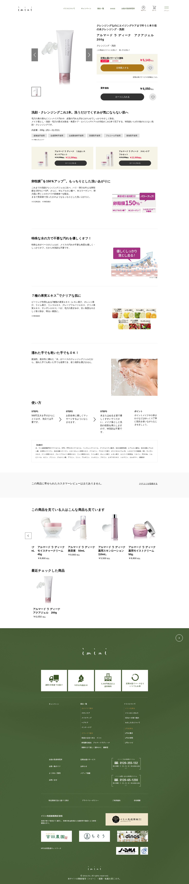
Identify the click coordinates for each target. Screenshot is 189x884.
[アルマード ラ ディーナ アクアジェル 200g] (46, 588)
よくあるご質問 (55, 773)
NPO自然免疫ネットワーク (51, 848)
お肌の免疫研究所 (55, 759)
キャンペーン (54, 704)
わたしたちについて (132, 722)
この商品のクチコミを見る (106, 50)
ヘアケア (85, 722)
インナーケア (87, 727)
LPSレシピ (129, 742)
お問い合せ (53, 780)
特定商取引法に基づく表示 (59, 800)
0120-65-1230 (129, 779)
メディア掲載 (85, 773)
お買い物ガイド (55, 766)
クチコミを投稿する (148, 484)
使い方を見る (124, 50)
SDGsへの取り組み (132, 717)
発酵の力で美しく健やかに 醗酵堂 (95, 747)
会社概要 (137, 800)
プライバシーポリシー (90, 800)
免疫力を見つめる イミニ (92, 738)
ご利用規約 (116, 800)
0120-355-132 (129, 762)
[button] (160, 536)
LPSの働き (129, 733)
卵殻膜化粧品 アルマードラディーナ (96, 742)
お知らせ (83, 766)
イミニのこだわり (131, 713)
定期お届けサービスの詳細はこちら (145, 77)
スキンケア (86, 713)
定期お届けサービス (87, 759)
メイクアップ (87, 717)
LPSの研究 (129, 738)
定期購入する (122, 68)
